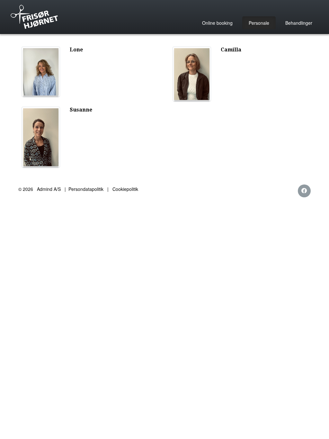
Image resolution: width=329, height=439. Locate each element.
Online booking (217, 23)
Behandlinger (298, 23)
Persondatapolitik (85, 189)
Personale (259, 23)
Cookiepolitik (125, 189)
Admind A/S (49, 189)
